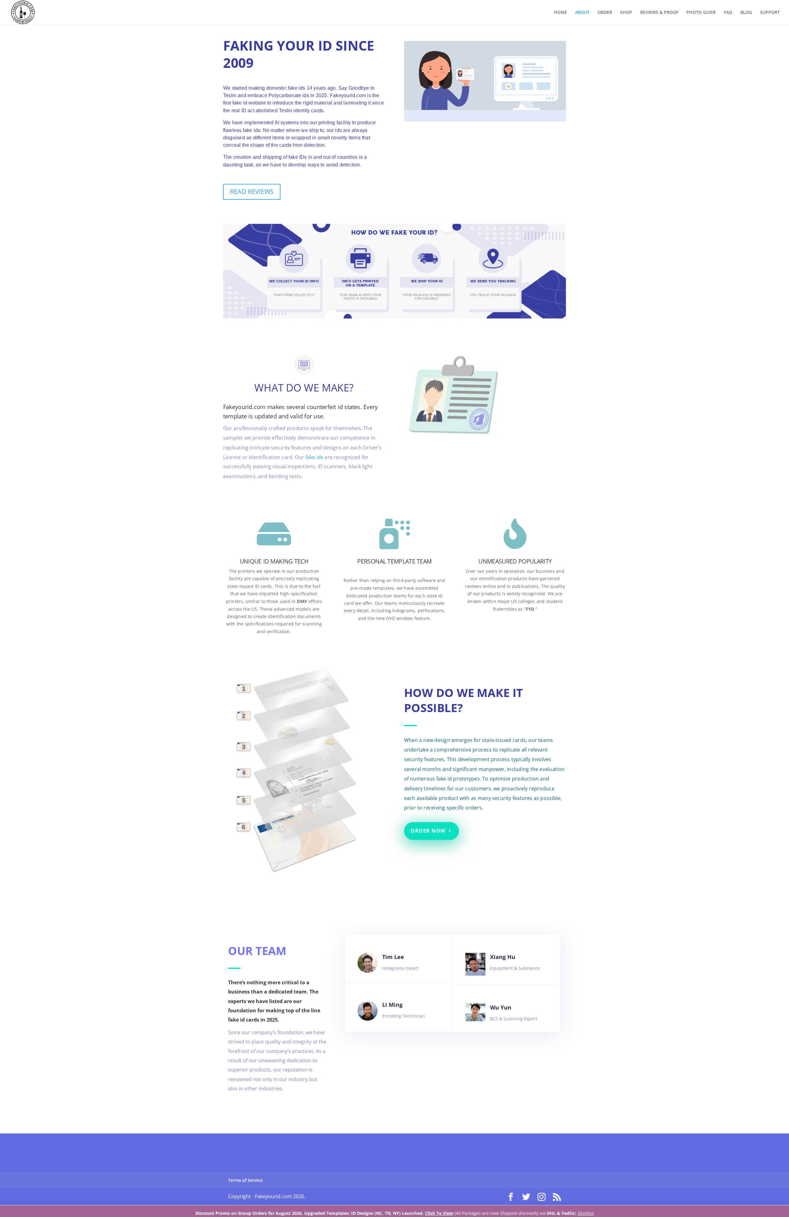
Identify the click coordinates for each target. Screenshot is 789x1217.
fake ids (314, 457)
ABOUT (582, 12)
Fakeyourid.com (244, 407)
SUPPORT (770, 12)
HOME (560, 12)
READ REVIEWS (251, 191)
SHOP (626, 12)
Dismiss (586, 1213)
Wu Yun (500, 1007)
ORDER (605, 12)
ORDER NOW (428, 830)
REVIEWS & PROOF (659, 12)
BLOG (746, 12)
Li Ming (392, 1004)
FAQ (728, 12)
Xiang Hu (502, 957)
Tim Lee (393, 957)
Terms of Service (245, 1180)
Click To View (439, 1213)
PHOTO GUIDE (701, 12)
